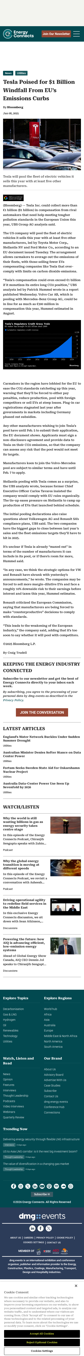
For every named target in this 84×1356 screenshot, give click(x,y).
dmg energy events (56, 1102)
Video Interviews (13, 1106)
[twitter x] (27, 1186)
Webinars (9, 1112)
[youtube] (42, 1186)
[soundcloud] (63, 1186)
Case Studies (52, 1085)
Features (8, 1085)
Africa (48, 1014)
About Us (50, 1069)
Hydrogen (9, 1020)
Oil (4, 1025)
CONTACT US (54, 1242)
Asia (47, 1020)
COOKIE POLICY (65, 1237)
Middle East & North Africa (60, 1036)
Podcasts (9, 1101)
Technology (10, 1036)
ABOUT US (15, 1237)
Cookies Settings (33, 1242)
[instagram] (20, 1186)
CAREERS (28, 1237)
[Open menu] (76, 33)
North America (53, 1041)
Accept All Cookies (42, 1333)
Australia (49, 1025)
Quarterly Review (13, 1117)
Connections (52, 1112)
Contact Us (51, 1096)
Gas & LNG (10, 1014)
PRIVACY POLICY (45, 1237)
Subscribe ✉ (42, 1194)
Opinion (8, 1079)
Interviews (9, 1090)
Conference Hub (54, 1107)
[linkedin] (35, 1186)
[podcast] (49, 1186)
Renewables (10, 1030)
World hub (50, 1009)
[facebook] (13, 1186)
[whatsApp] (70, 1186)
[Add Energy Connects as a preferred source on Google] (13, 198)
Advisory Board (53, 1075)
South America (53, 1047)
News (8, 73)
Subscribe (50, 1091)
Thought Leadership (15, 1095)
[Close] (76, 1286)
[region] (42, 1319)
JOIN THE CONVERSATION (42, 712)
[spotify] (56, 1186)
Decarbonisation (13, 1009)
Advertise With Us (55, 1080)
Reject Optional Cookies (42, 1342)
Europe (48, 1030)
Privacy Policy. (13, 700)
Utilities (21, 73)
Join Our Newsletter (56, 34)
